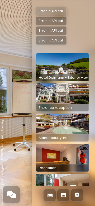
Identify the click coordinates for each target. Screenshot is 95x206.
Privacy (2, 125)
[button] (62, 67)
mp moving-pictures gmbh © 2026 (2, 177)
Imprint (2, 140)
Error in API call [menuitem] (51, 10)
